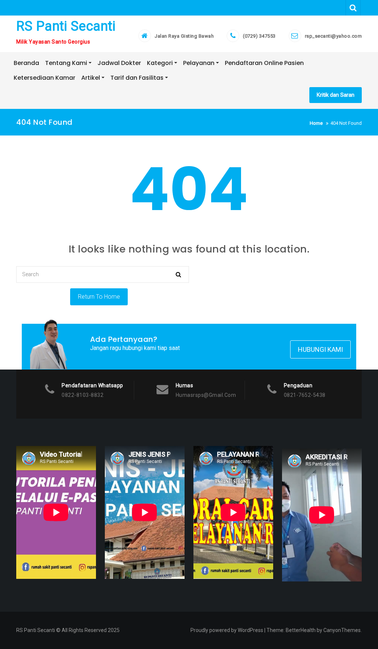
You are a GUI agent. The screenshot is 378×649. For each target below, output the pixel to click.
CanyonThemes (342, 630)
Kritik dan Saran (335, 95)
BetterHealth (301, 630)
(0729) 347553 (259, 36)
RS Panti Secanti (66, 26)
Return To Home (99, 296)
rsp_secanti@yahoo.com (333, 36)
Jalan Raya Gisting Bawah (184, 36)
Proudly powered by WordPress (226, 630)
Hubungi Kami (320, 349)
